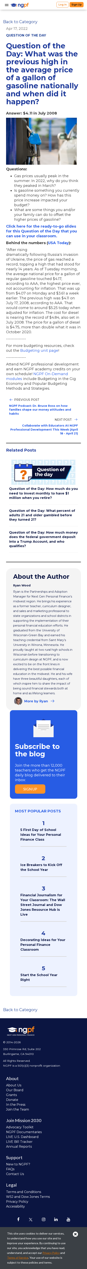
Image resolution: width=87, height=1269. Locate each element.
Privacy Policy (17, 1201)
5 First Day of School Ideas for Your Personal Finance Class (40, 834)
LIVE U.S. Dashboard (22, 1137)
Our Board (14, 1090)
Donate (12, 1100)
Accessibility (15, 1206)
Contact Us (15, 1174)
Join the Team (17, 1109)
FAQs (10, 1169)
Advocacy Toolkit (20, 1127)
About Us (13, 1085)
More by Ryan (36, 701)
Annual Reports (19, 1146)
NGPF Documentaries (24, 1132)
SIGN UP (30, 789)
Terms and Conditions (23, 1192)
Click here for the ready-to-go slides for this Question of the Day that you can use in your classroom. (41, 231)
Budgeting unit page (39, 350)
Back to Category (20, 21)
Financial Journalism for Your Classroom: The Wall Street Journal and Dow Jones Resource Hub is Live (42, 904)
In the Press (15, 1105)
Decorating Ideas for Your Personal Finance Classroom (42, 944)
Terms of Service (17, 1257)
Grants (11, 1095)
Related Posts (21, 450)
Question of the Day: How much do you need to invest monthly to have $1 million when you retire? (43, 493)
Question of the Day (26, 35)
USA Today (58, 243)
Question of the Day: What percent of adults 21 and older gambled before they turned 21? (42, 515)
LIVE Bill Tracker (19, 1142)
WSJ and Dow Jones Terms (28, 1197)
